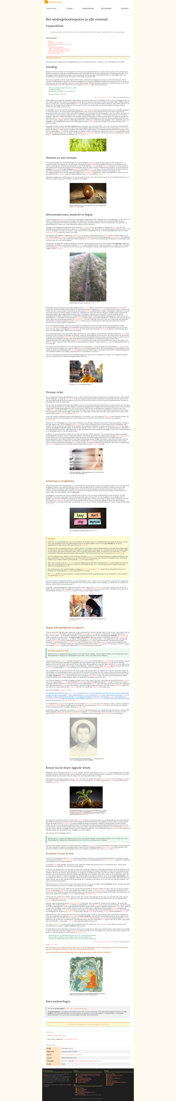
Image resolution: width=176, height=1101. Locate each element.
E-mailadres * (68, 15)
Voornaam (67, 21)
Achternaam (67, 27)
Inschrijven (75, 35)
